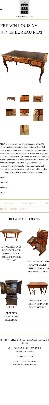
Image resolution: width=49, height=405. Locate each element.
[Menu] (1, 10)
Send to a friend (28, 203)
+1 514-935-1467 (15, 348)
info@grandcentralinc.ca (24, 351)
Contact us (8, 203)
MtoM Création (30, 364)
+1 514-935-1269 (32, 348)
